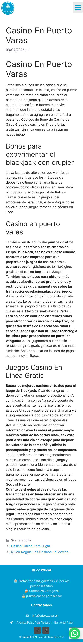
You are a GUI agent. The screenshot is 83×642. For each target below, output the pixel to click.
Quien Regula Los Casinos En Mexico (39, 552)
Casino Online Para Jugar (30, 546)
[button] (78, 7)
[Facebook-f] (37, 630)
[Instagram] (45, 630)
